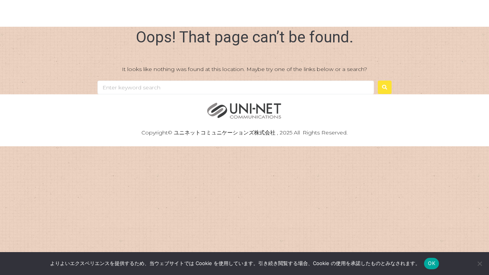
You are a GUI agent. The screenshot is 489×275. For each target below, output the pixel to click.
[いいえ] (479, 263)
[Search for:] (235, 87)
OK (431, 263)
